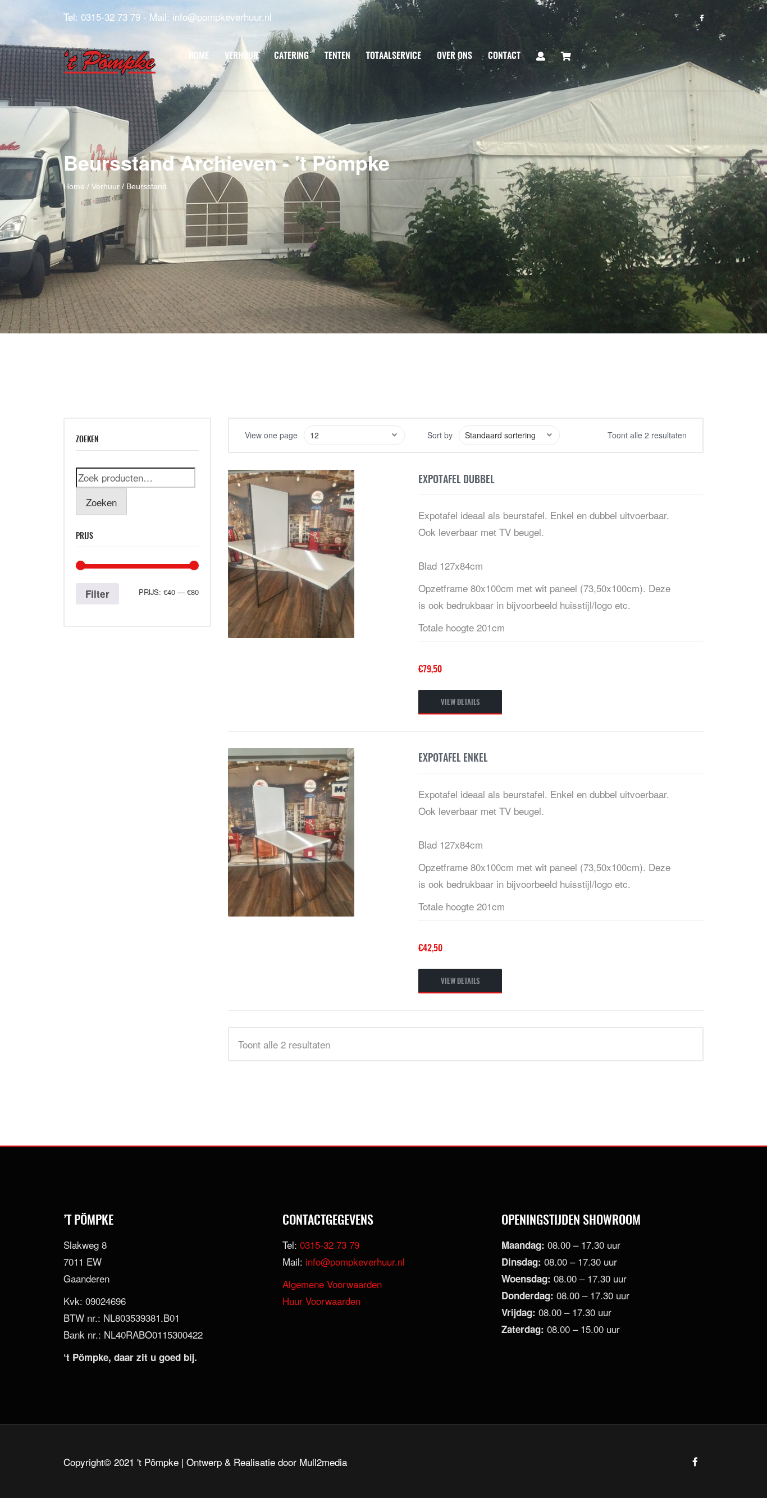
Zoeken (101, 502)
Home (199, 56)
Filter (97, 594)
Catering (291, 56)
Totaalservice (393, 56)
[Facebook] (702, 17)
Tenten (337, 56)
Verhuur (241, 56)
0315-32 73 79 (110, 17)
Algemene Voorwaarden (332, 1284)
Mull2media (323, 1462)
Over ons (454, 56)
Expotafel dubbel (456, 480)
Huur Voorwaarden (321, 1301)
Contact (504, 56)
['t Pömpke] (109, 62)
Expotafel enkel (453, 759)
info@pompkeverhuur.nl (222, 17)
